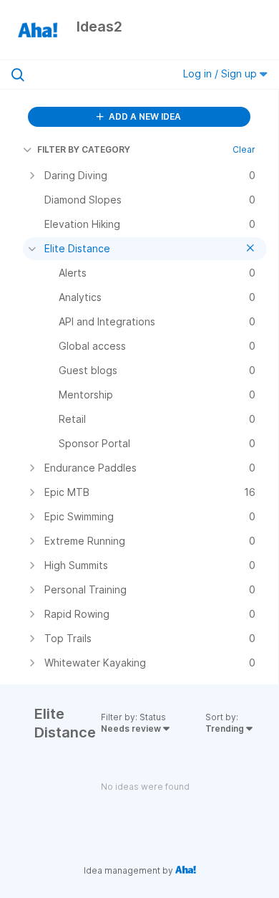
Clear (243, 149)
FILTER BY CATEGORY (83, 149)
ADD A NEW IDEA (144, 116)
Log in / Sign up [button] (221, 73)
